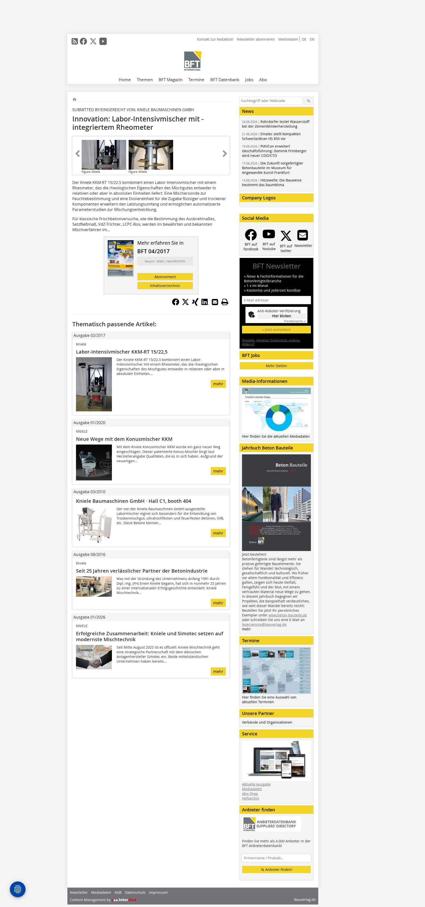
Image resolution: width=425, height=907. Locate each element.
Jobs (249, 79)
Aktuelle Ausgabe (256, 784)
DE (304, 39)
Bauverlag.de (305, 899)
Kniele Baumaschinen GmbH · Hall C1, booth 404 (133, 501)
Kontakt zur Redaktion (215, 39)
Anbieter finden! (278, 869)
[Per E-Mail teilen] (215, 302)
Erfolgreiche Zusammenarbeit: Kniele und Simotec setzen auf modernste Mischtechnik (149, 636)
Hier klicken (281, 315)
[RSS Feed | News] (74, 41)
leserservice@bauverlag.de (264, 624)
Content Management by (91, 899)
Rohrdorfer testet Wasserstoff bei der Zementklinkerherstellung (275, 124)
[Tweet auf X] (185, 304)
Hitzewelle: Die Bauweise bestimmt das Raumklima (272, 182)
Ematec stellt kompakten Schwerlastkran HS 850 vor (271, 136)
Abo (263, 79)
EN (312, 39)
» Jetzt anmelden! (276, 329)
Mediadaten (288, 39)
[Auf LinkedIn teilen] (205, 304)
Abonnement (165, 276)
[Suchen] (308, 100)
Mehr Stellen (276, 365)
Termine (196, 79)
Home (125, 79)
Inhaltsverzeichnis (165, 285)
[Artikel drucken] (225, 302)
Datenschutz (135, 892)
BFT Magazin (170, 79)
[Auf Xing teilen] (195, 304)
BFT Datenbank (224, 79)
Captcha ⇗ (295, 321)
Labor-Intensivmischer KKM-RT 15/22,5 (121, 351)
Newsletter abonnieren (256, 39)
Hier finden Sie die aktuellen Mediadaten (276, 436)
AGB (118, 892)
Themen (145, 79)
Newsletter (79, 892)
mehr (218, 384)
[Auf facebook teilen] (176, 304)
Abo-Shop (250, 793)
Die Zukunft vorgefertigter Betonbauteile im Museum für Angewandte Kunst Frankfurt (272, 168)
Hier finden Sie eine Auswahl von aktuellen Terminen (269, 699)
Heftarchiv (250, 798)
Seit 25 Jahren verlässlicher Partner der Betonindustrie (142, 570)
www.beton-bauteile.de (288, 615)
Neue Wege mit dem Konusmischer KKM (124, 439)
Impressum (158, 892)
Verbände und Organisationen (267, 722)
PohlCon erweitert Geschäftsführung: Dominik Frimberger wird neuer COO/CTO (274, 151)
